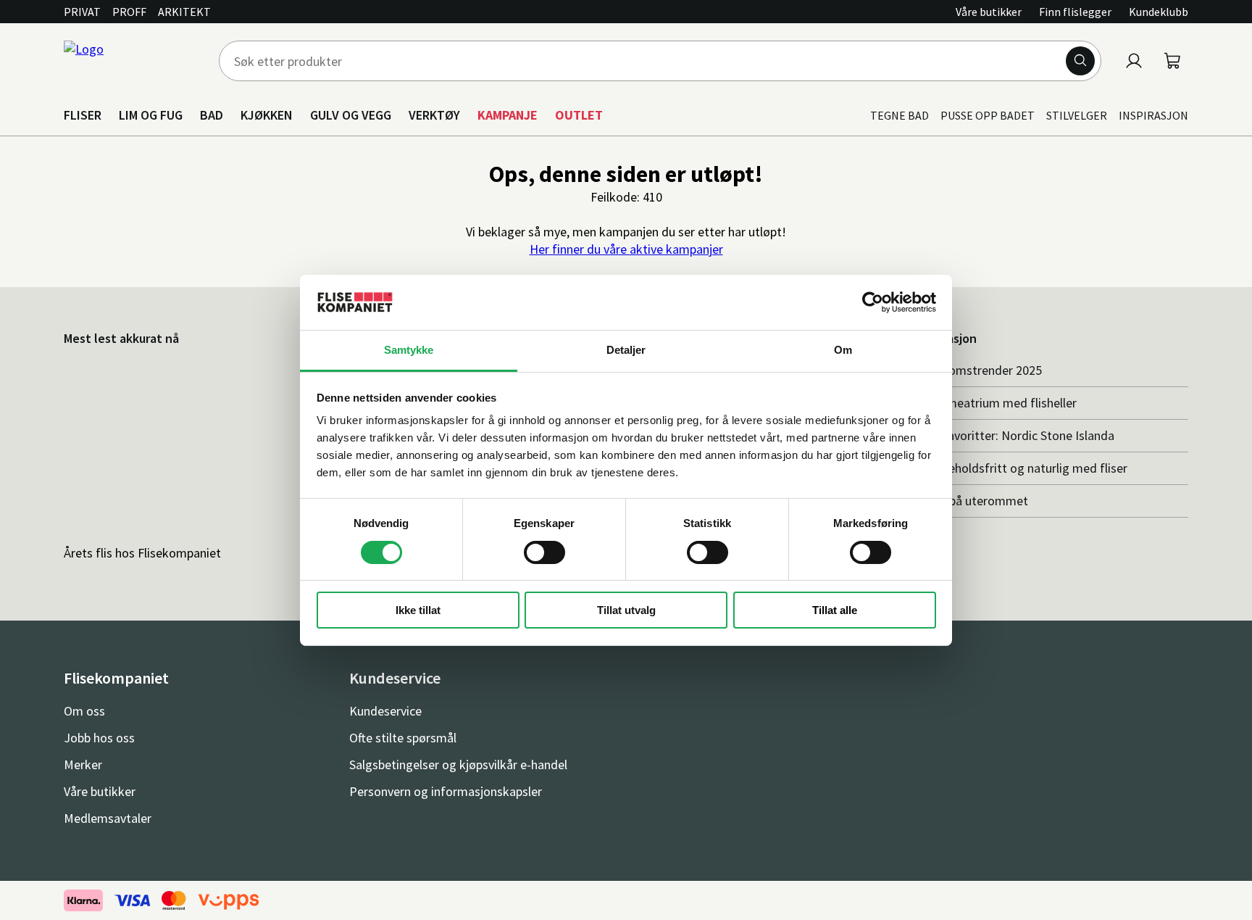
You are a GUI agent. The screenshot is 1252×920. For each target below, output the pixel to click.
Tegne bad (899, 115)
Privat (82, 11)
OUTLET (579, 115)
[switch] (544, 552)
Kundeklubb (1158, 11)
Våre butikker (989, 11)
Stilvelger (1076, 115)
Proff (129, 11)
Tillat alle (834, 610)
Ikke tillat (418, 610)
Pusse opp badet (987, 115)
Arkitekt (184, 11)
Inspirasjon (1153, 115)
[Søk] (1080, 60)
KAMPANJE (507, 115)
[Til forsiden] (132, 61)
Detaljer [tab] (626, 350)
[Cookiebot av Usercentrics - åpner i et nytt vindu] (872, 302)
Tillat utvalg (626, 610)
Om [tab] (843, 350)
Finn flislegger (1075, 11)
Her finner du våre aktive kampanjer (626, 249)
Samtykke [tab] (409, 350)
